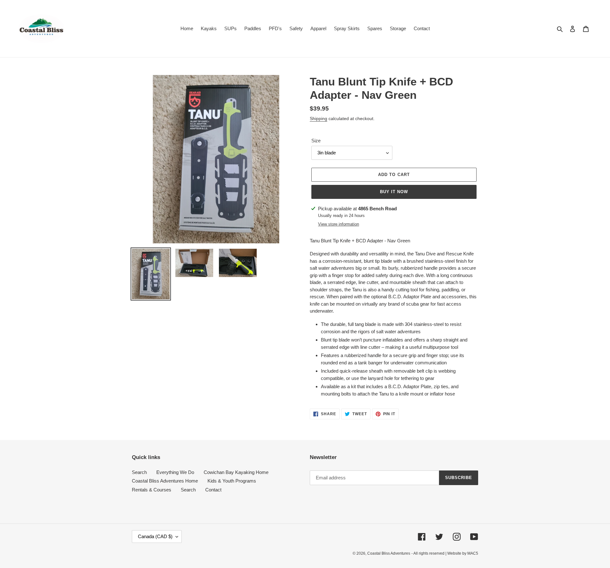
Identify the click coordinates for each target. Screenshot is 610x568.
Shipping (318, 118)
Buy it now (394, 191)
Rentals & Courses (151, 489)
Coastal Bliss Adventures (388, 553)
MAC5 (472, 553)
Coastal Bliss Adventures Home (165, 480)
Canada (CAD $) (155, 536)
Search (139, 472)
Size (316, 140)
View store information (338, 224)
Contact (213, 489)
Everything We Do (175, 472)
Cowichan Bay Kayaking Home (236, 472)
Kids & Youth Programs (231, 480)
